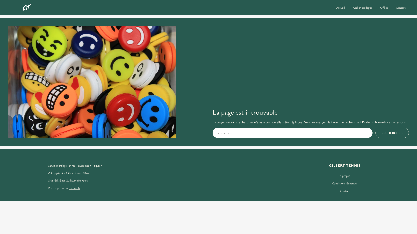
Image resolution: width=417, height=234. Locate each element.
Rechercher (392, 133)
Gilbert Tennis (345, 165)
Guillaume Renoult (76, 180)
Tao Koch (74, 188)
